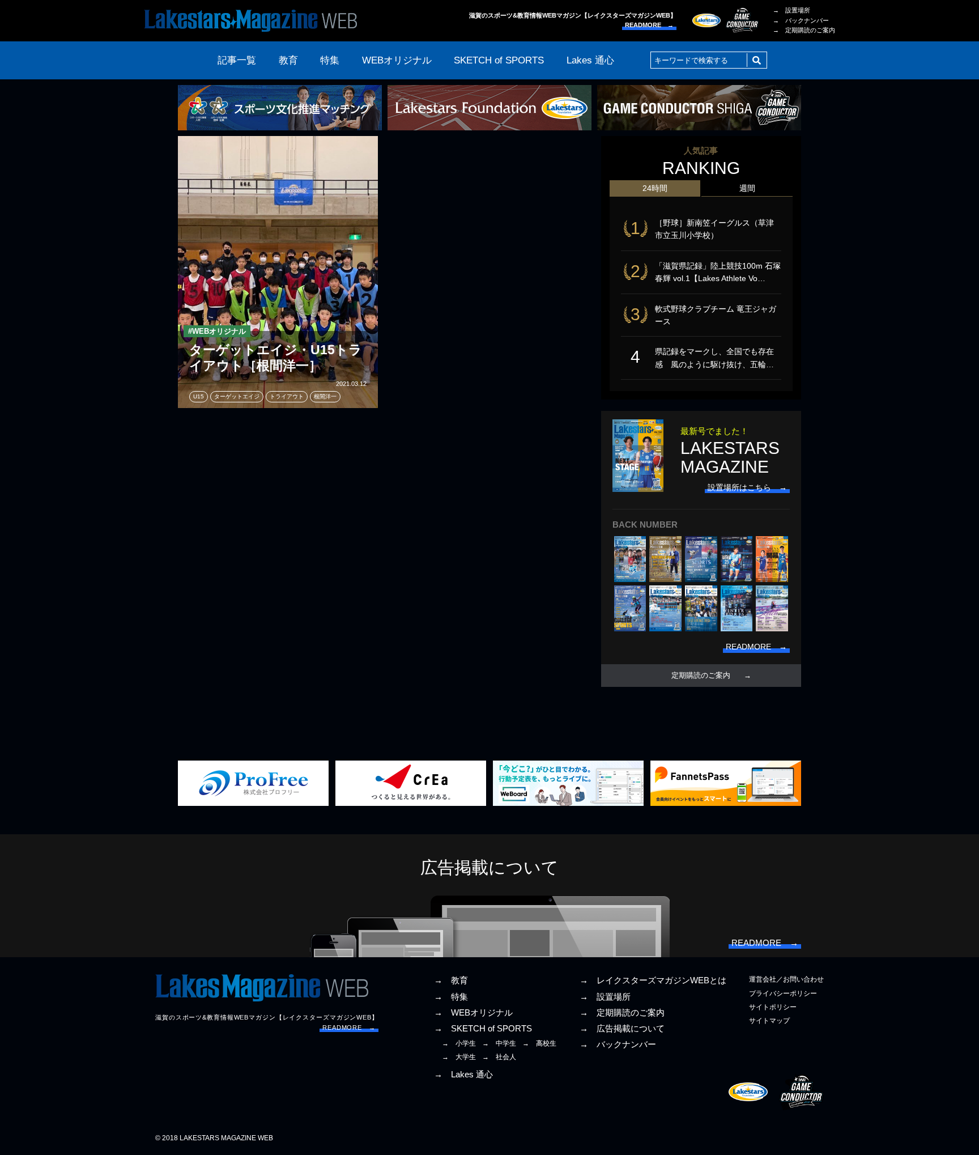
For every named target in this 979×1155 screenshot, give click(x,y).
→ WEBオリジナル (473, 1012)
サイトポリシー (773, 1007)
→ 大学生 (459, 1057)
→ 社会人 (499, 1057)
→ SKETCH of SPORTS (483, 1028)
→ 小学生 (459, 1043)
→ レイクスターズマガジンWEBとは (653, 980)
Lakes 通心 (590, 60)
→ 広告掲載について (622, 1028)
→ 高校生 (539, 1043)
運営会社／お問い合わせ (786, 979)
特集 (329, 60)
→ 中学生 (499, 1043)
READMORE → (649, 25)
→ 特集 (451, 996)
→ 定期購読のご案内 (804, 30)
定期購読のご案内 (700, 676)
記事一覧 (237, 60)
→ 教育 (451, 980)
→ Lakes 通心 (463, 1074)
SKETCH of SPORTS (499, 60)
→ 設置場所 (791, 10)
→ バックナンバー (801, 20)
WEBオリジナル (397, 60)
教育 (288, 60)
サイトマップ (769, 1021)
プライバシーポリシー (783, 993)
